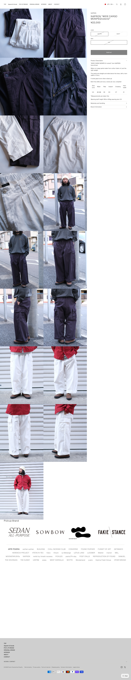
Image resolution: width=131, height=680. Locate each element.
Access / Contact (9, 661)
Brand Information (96, 107)
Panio (9, 667)
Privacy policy (36, 667)
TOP (5, 643)
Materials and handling (98, 103)
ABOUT (6, 654)
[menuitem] (5, 4)
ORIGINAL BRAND (9, 650)
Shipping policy (56, 667)
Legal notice (76, 667)
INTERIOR (7, 652)
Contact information (66, 667)
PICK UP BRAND (9, 648)
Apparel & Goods (9, 646)
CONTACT (7, 657)
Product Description (97, 60)
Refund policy (28, 667)
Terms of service (45, 667)
